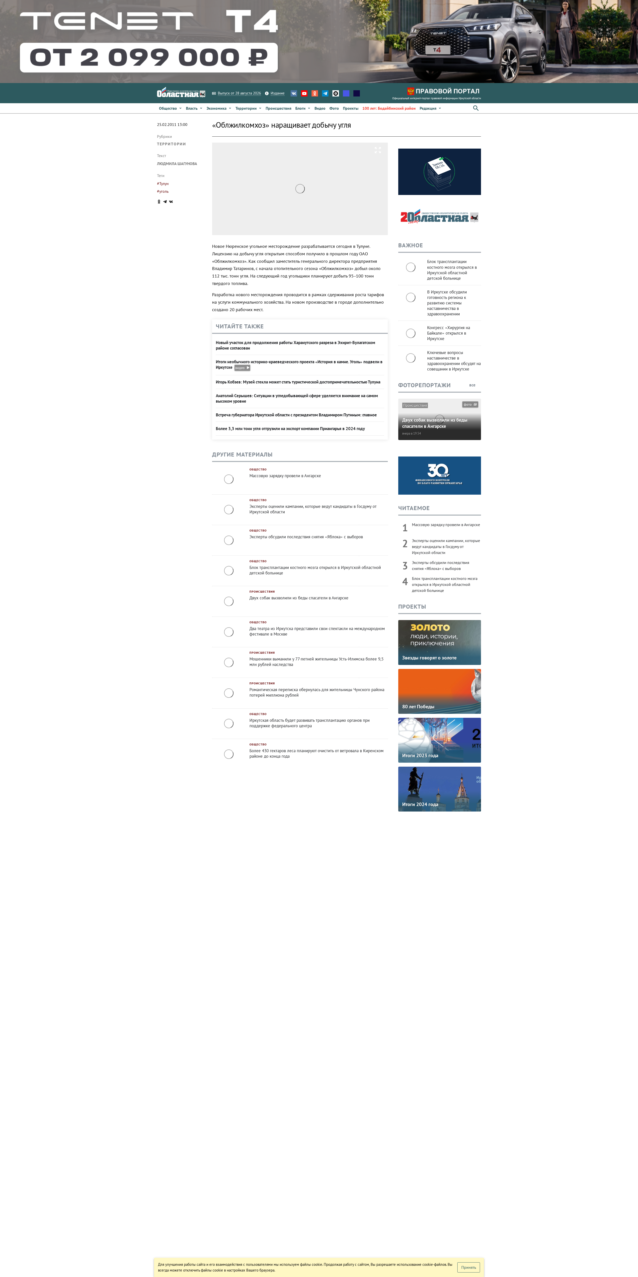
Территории (171, 143)
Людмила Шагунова (177, 163)
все (473, 385)
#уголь (162, 191)
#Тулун (163, 183)
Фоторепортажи (424, 385)
